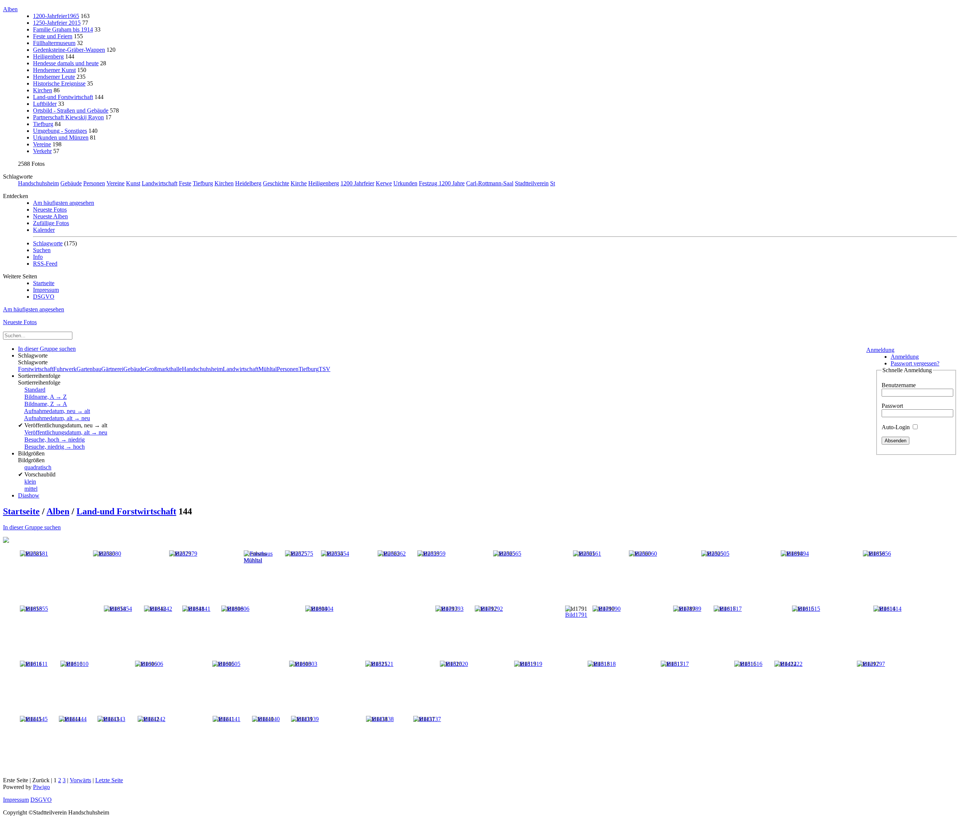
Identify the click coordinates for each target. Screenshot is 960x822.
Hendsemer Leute (54, 77)
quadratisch (37, 467)
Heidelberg (248, 183)
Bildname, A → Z (45, 397)
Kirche (299, 183)
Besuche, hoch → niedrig (54, 439)
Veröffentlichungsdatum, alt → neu (65, 432)
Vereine (42, 144)
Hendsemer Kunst (54, 70)
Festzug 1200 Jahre (442, 183)
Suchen (42, 250)
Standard (34, 389)
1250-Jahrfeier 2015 (57, 23)
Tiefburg (43, 124)
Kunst (133, 183)
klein (30, 481)
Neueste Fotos (50, 209)
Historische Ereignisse (59, 83)
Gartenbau (88, 369)
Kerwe (384, 183)
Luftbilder (45, 104)
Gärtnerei (112, 369)
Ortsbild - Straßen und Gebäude (70, 110)
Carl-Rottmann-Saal (489, 183)
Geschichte (276, 183)
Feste (185, 183)
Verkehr (42, 151)
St (552, 183)
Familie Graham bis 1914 (63, 29)
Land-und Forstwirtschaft (63, 97)
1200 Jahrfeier (357, 183)
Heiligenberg (48, 56)
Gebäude (71, 183)
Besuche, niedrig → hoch (54, 446)
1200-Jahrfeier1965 (56, 16)
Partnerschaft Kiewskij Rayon (68, 117)
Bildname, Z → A (45, 404)
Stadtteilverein (532, 183)
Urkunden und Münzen (60, 137)
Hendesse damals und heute (66, 63)
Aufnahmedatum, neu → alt (57, 411)
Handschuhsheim (38, 183)
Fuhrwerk (64, 369)
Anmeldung (880, 350)
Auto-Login (896, 427)
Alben (10, 9)
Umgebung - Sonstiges (60, 131)
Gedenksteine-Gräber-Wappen (69, 50)
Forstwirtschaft (35, 369)
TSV (324, 369)
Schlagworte (48, 243)
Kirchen (42, 90)
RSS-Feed (45, 263)
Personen (94, 183)
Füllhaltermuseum (54, 43)
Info (38, 257)
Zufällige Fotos (51, 223)
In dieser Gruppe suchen (32, 527)
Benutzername (899, 385)
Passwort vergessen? (915, 363)
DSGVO (43, 296)
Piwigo (41, 787)
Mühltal (267, 369)
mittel (31, 488)
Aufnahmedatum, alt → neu (57, 418)
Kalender (44, 230)
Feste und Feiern (52, 36)
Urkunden (405, 183)
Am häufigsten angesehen (63, 203)
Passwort (892, 406)
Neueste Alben (50, 216)
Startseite (43, 283)
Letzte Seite (109, 780)
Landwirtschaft (159, 183)
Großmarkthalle (163, 369)
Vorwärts (80, 780)
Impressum (46, 290)
